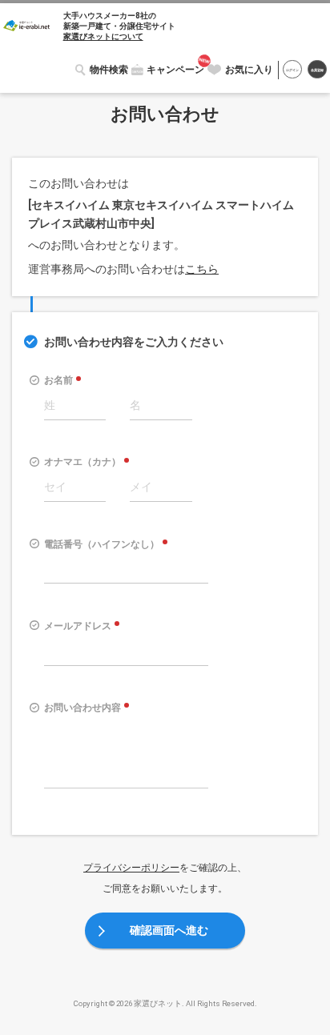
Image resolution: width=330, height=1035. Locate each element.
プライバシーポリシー (131, 867)
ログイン (292, 70)
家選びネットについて (103, 36)
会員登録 (317, 70)
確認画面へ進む (169, 930)
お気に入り (249, 69)
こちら (202, 269)
